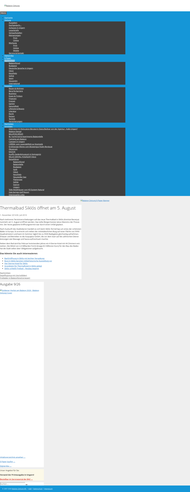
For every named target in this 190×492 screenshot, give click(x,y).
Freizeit (12, 101)
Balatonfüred (14, 63)
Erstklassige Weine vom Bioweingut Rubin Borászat (30, 146)
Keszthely (13, 73)
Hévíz (11, 71)
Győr (15, 169)
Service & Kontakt (16, 53)
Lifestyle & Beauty (16, 108)
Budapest (13, 65)
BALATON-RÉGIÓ (16, 134)
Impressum (48, 489)
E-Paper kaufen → (7, 461)
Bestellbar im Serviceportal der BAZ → (16, 479)
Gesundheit (14, 106)
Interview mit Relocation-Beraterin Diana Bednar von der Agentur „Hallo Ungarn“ (43, 129)
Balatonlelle (18, 164)
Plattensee (17, 179)
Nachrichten (9, 60)
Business (12, 93)
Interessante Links (17, 194)
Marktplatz (9, 124)
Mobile (16, 50)
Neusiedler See (19, 177)
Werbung (13, 43)
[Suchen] (26, 484)
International (14, 83)
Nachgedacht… (15, 25)
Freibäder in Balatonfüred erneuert (15, 278)
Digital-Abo (9, 55)
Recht (11, 113)
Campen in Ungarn (17, 141)
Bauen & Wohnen (16, 88)
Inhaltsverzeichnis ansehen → (13, 457)
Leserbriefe (14, 30)
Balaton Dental (15, 131)
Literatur (12, 111)
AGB (29, 489)
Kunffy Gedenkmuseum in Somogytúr (25, 154)
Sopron (16, 184)
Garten (12, 103)
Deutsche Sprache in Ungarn (21, 68)
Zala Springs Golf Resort (19, 192)
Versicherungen (15, 121)
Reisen (12, 116)
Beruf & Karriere (16, 91)
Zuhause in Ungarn (17, 28)
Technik (12, 119)
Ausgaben (13, 22)
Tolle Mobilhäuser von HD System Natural (26, 189)
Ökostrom (13, 149)
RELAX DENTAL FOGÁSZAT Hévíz (22, 156)
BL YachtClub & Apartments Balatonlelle (26, 136)
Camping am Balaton (17, 139)
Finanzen (12, 98)
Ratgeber (8, 86)
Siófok (11, 76)
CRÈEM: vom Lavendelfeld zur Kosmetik (26, 144)
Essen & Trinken (15, 96)
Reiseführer (14, 159)
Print (15, 38)
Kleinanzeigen (15, 35)
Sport (11, 78)
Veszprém (13, 81)
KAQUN (12, 151)
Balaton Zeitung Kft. (19, 489)
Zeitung (7, 20)
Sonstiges (8, 126)
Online (16, 40)
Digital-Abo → (6, 466)
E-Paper (7, 58)
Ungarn (16, 187)
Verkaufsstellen (15, 33)
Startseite (8, 17)
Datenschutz (37, 489)
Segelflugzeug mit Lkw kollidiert (13, 275)
